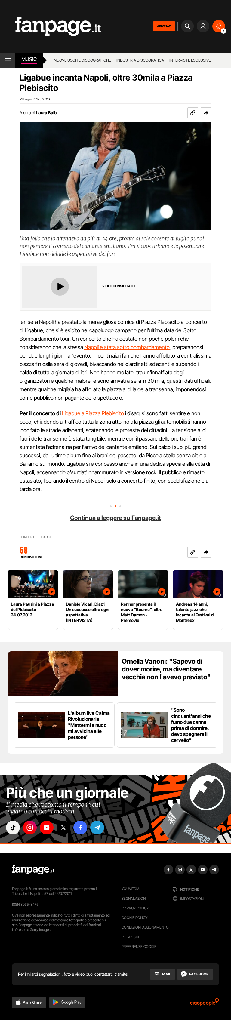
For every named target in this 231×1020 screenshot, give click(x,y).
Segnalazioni (134, 898)
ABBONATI (164, 26)
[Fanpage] (33, 869)
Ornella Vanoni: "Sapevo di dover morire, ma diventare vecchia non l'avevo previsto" (166, 669)
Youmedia (131, 888)
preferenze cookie (139, 946)
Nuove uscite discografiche (82, 60)
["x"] (63, 827)
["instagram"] (30, 827)
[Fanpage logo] (50, 26)
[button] (206, 112)
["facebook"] (80, 827)
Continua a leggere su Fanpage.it (115, 517)
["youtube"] (47, 827)
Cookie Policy (134, 917)
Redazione (131, 937)
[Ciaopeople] (204, 1003)
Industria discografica (140, 60)
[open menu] (7, 60)
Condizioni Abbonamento (145, 927)
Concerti (27, 537)
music (29, 59)
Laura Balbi (46, 112)
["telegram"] (97, 827)
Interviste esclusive (190, 60)
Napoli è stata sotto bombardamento (127, 347)
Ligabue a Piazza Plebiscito (93, 413)
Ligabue (45, 537)
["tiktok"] (13, 827)
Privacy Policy (135, 908)
